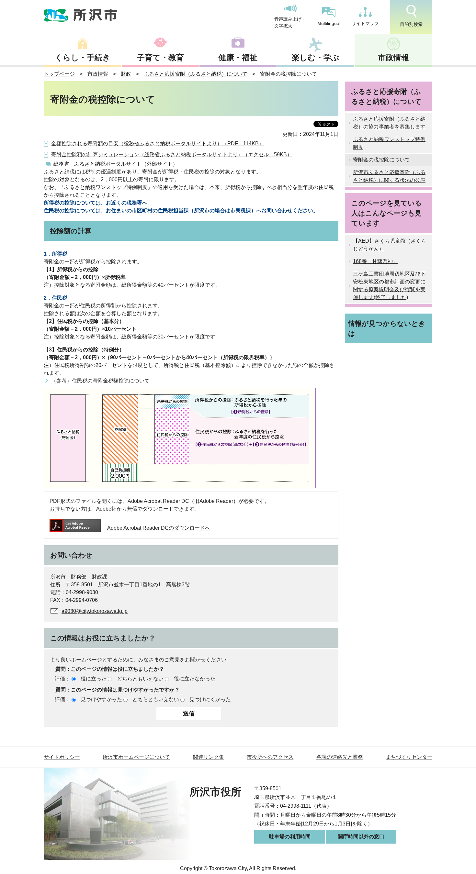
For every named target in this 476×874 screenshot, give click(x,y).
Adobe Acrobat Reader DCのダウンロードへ (158, 528)
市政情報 (393, 57)
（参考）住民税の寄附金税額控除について (100, 380)
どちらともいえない (140, 678)
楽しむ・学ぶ (315, 57)
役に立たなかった (194, 678)
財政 (126, 74)
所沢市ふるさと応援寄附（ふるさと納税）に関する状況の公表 (389, 176)
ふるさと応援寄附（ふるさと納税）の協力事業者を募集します (389, 122)
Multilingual (328, 23)
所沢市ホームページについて (136, 757)
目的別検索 (411, 24)
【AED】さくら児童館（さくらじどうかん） (389, 244)
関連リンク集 (208, 757)
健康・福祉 (238, 57)
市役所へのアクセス (270, 757)
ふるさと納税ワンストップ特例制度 (389, 143)
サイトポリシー (62, 757)
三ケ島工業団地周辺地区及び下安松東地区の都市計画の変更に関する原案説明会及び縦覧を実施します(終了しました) (389, 285)
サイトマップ (365, 23)
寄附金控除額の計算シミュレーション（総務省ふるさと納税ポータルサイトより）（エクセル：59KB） (171, 154)
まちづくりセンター (409, 757)
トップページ (59, 74)
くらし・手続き (82, 57)
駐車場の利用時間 (290, 836)
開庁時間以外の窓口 (361, 836)
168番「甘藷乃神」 (375, 261)
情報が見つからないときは (386, 328)
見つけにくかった (210, 699)
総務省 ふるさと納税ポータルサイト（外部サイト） (115, 164)
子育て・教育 (160, 57)
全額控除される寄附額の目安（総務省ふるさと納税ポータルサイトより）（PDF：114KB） (157, 143)
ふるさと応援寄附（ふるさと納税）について (195, 74)
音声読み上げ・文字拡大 (290, 23)
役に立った (94, 678)
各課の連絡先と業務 (339, 757)
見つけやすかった (101, 699)
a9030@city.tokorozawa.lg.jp (95, 611)
